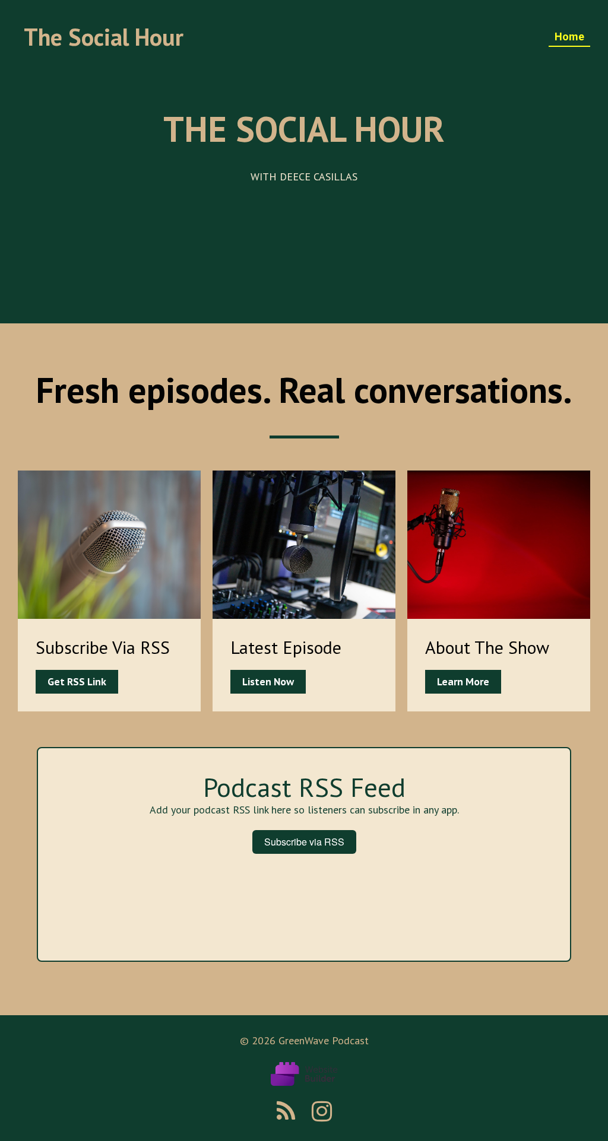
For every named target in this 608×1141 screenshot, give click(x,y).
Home (569, 36)
